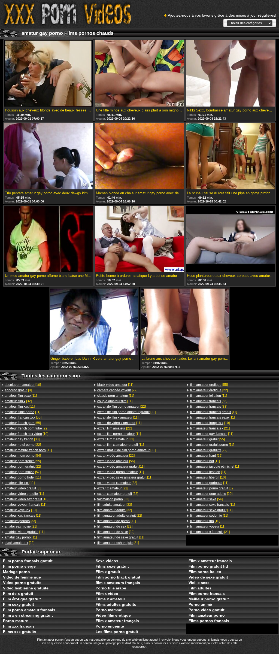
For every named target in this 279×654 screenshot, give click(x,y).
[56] (116, 461)
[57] (23, 472)
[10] (23, 385)
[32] (18, 401)
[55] (23, 417)
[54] (23, 456)
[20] (211, 494)
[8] (18, 390)
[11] (21, 396)
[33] (22, 439)
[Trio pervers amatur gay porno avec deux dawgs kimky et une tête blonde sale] (48, 156)
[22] (26, 428)
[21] (21, 526)
